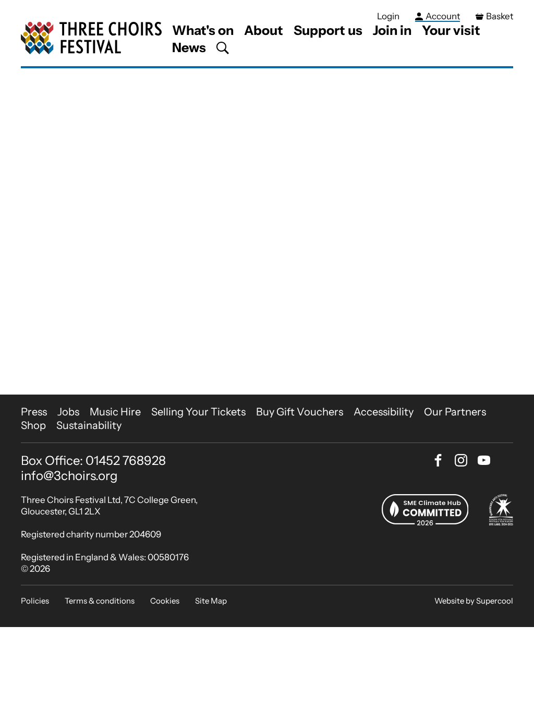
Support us (328, 30)
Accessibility (384, 412)
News (189, 47)
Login (388, 16)
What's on (203, 30)
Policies (35, 601)
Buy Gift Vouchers (299, 412)
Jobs (68, 412)
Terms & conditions (100, 601)
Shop (33, 425)
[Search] (222, 48)
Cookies (164, 601)
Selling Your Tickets (198, 412)
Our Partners (455, 412)
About (263, 30)
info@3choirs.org (69, 475)
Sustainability (89, 425)
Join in (392, 30)
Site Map (211, 601)
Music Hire (115, 412)
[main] (267, 231)
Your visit (451, 30)
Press (34, 412)
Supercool (494, 601)
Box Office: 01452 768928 (93, 460)
